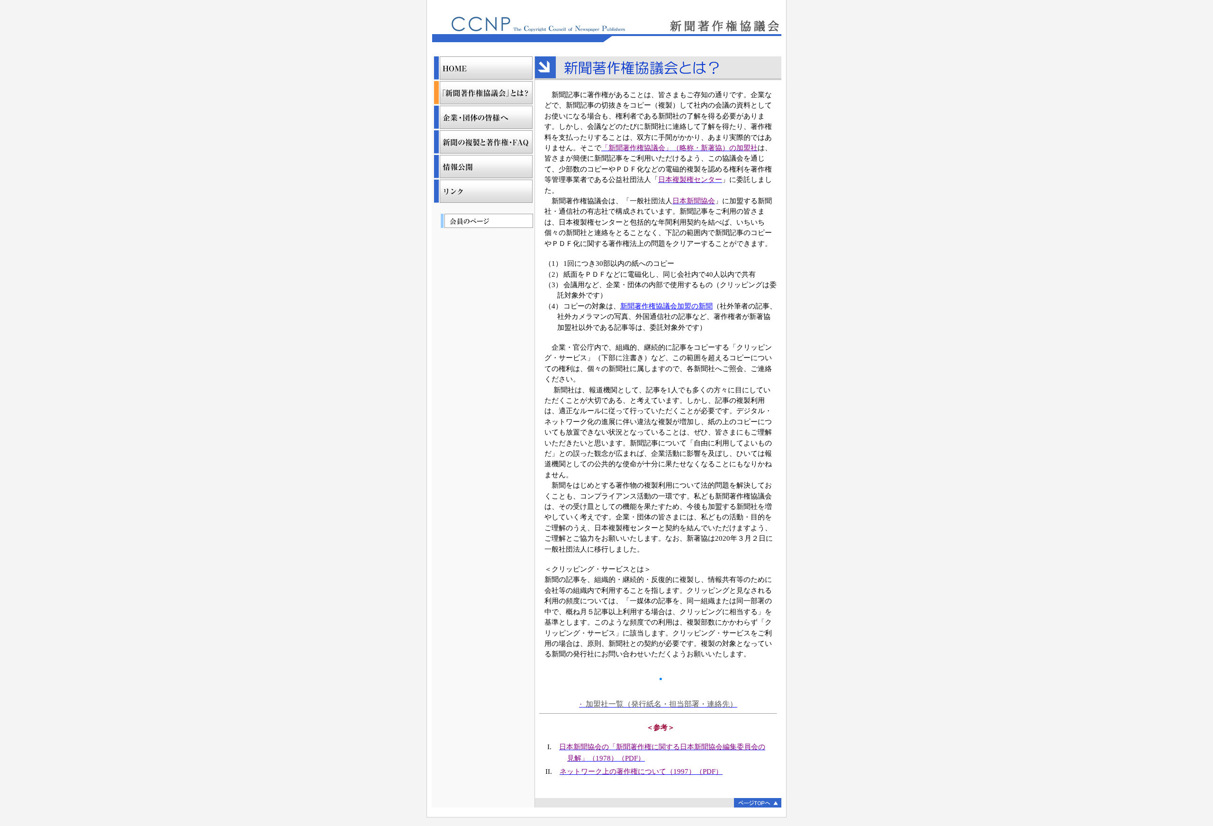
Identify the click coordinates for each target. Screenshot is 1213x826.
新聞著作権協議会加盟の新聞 (666, 306)
